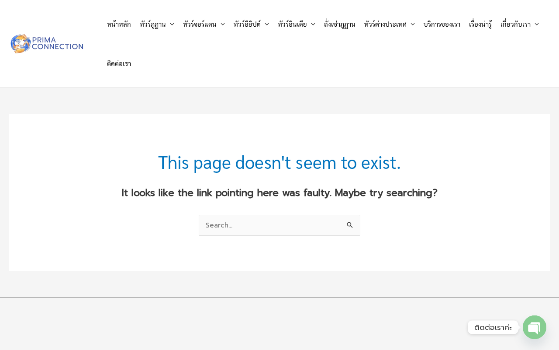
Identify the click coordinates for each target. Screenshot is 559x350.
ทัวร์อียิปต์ (247, 24)
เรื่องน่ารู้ (480, 24)
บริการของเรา (442, 24)
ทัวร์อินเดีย (292, 24)
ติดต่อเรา (119, 63)
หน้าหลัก (119, 24)
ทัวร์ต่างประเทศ (385, 24)
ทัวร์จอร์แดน (200, 24)
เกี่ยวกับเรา (515, 24)
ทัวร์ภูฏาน (153, 24)
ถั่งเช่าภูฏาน (339, 24)
